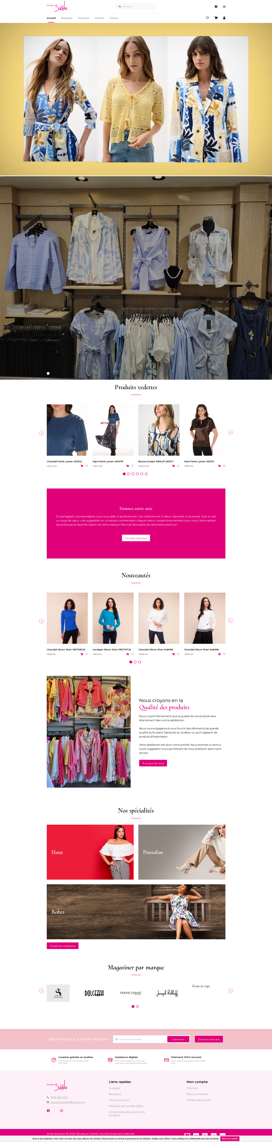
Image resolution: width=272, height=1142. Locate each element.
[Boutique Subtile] (57, 10)
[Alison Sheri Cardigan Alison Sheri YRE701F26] (113, 618)
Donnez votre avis (136, 538)
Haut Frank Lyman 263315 (199, 461)
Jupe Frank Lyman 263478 (108, 461)
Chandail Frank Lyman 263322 (64, 461)
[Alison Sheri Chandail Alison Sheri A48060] (204, 618)
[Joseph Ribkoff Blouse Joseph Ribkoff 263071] (158, 430)
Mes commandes (197, 1094)
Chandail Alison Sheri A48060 (201, 649)
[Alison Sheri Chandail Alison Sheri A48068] (158, 618)
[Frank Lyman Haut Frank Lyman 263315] (204, 430)
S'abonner (178, 1039)
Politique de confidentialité (126, 1106)
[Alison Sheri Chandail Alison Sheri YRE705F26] (67, 618)
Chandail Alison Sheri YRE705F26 (66, 649)
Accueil (51, 17)
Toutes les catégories (62, 945)
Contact (99, 17)
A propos (114, 1088)
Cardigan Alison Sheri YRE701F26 (112, 649)
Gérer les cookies (230, 1139)
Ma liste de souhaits (199, 1100)
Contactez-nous (119, 1100)
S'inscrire (192, 1088)
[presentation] (41, 433)
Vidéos (114, 17)
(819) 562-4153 (59, 1097)
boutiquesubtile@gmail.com (68, 1102)
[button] (48, 373)
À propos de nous (153, 763)
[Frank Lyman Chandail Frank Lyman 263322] (67, 430)
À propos (83, 17)
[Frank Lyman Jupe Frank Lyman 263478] (113, 430)
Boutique (67, 17)
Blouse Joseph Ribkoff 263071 (155, 461)
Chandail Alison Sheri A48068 (155, 649)
